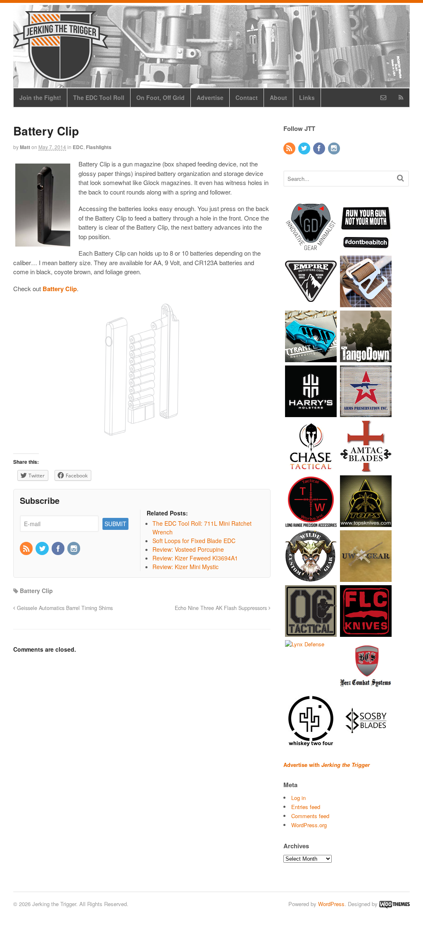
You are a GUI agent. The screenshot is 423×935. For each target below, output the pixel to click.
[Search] (400, 177)
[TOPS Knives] (366, 523)
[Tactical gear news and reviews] (60, 77)
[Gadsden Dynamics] (311, 248)
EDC (78, 147)
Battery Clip (36, 590)
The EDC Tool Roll (98, 97)
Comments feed (310, 816)
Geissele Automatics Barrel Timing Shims (64, 608)
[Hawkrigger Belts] (366, 303)
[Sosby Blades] (366, 742)
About (278, 97)
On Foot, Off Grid (160, 97)
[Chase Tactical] (311, 468)
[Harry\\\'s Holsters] (311, 413)
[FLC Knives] (366, 632)
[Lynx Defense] (304, 644)
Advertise (210, 97)
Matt (25, 147)
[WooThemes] (394, 904)
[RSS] (27, 549)
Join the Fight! (40, 97)
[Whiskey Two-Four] (311, 742)
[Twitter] (43, 549)
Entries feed (305, 807)
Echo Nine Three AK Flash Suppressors (222, 608)
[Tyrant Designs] (311, 358)
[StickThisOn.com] (366, 248)
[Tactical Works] (311, 523)
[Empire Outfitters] (311, 303)
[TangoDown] (366, 358)
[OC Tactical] (311, 632)
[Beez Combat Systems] (366, 687)
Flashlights (99, 147)
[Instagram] (74, 549)
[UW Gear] (366, 577)
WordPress (331, 904)
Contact (246, 97)
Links (307, 97)
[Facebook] (59, 549)
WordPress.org (309, 825)
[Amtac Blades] (366, 468)
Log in (298, 798)
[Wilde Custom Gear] (311, 577)
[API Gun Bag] (366, 413)
